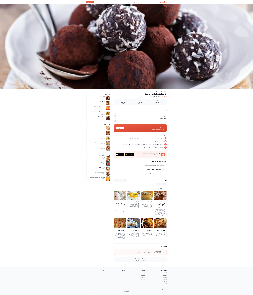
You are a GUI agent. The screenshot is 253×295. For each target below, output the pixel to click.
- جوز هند (164, 116)
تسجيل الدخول (90, 2)
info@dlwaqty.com (120, 273)
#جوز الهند (158, 184)
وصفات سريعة (143, 275)
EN (96, 2)
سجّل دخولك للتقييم (164, 96)
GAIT (129, 291)
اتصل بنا (165, 284)
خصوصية (159, 289)
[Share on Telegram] (118, 180)
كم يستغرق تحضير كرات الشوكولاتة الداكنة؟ (154, 165)
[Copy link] (115, 180)
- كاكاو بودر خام (163, 118)
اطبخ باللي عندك (164, 279)
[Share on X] (123, 180)
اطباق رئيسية (143, 277)
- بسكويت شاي (163, 121)
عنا (156, 289)
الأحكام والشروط (164, 289)
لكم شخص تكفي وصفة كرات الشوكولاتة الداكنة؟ (153, 174)
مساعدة (165, 275)
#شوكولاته (164, 184)
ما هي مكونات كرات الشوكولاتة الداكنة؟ (155, 169)
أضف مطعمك (164, 273)
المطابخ (165, 281)
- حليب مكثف (163, 114)
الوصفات (123, 2)
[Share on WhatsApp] (120, 180)
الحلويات (144, 273)
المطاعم (128, 2)
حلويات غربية (143, 279)
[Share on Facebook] (126, 180)
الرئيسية (133, 2)
